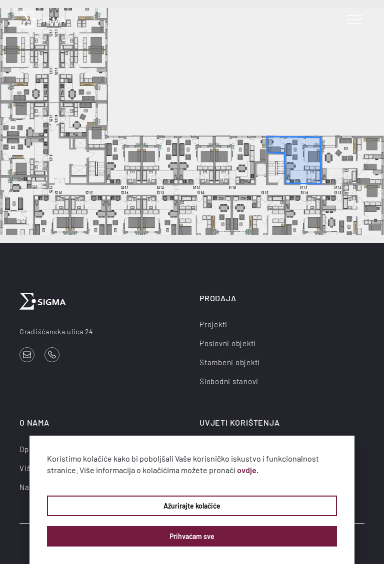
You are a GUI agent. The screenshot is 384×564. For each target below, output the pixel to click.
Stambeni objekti (230, 362)
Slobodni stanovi (229, 381)
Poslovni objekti (228, 343)
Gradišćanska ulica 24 (57, 331)
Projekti (214, 324)
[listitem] (294, 160)
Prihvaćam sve (192, 536)
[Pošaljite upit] (27, 354)
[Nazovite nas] (52, 355)
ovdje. (247, 470)
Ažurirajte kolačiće (192, 506)
